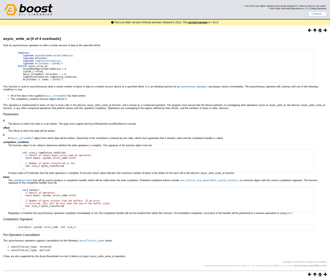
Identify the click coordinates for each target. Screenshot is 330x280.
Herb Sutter (275, 8)
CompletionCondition (48, 61)
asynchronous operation (193, 86)
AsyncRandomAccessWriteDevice (54, 55)
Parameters (11, 114)
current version (198, 22)
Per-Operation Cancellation (21, 234)
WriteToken (42, 63)
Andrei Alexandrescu (294, 8)
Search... (319, 13)
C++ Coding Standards (315, 8)
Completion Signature (18, 219)
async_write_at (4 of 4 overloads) (32, 39)
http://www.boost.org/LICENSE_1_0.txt (310, 266)
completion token (22, 180)
